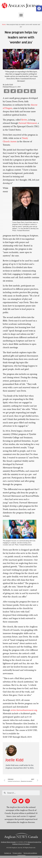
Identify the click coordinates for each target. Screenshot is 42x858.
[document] (21, 429)
